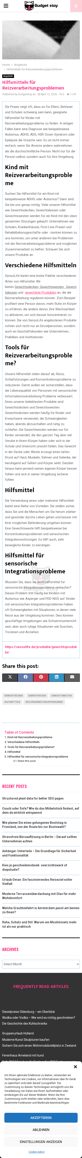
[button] (75, 1067)
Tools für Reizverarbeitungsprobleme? (31, 747)
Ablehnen (41, 1130)
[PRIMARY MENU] (6, 6)
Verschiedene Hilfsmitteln (23, 742)
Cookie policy (37, 1151)
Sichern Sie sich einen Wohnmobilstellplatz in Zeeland (39, 1045)
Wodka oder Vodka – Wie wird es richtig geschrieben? (38, 1017)
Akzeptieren (41, 1118)
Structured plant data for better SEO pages (33, 798)
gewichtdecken (13, 695)
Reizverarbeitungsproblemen (44, 702)
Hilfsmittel (13, 751)
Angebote (8, 76)
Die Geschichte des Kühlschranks (24, 1023)
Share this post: (27, 760)
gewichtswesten (61, 695)
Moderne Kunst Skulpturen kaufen (25, 1039)
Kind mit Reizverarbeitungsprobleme (29, 737)
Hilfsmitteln (12, 702)
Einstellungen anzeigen (41, 1142)
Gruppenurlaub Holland (18, 1033)
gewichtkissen (37, 695)
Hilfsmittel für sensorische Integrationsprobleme (37, 756)
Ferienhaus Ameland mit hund (23, 1055)
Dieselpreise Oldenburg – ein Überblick (28, 1011)
